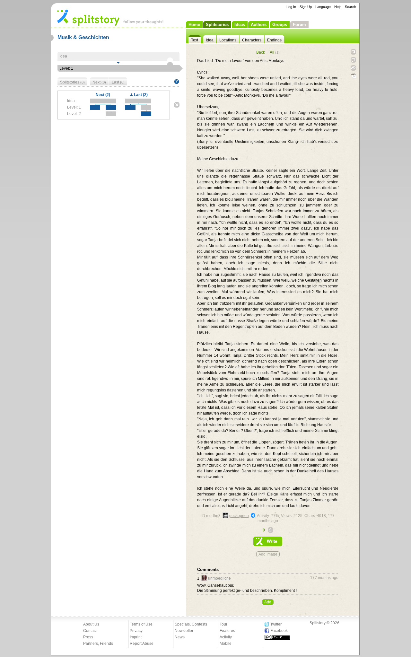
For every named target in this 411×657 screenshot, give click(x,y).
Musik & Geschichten (83, 37)
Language (323, 7)
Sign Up (306, 7)
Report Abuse (141, 643)
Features (227, 630)
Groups (279, 24)
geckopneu (239, 515)
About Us (91, 624)
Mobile (226, 643)
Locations (227, 40)
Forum (299, 24)
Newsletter (184, 630)
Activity (226, 637)
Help (337, 7)
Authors (259, 24)
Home (194, 24)
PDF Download (353, 76)
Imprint (136, 637)
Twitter (276, 624)
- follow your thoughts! (110, 17)
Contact (90, 630)
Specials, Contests (191, 624)
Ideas (239, 24)
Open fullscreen (353, 52)
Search (350, 7)
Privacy (136, 630)
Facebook (279, 630)
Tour (223, 624)
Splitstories (217, 24)
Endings (274, 40)
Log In (291, 7)
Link (353, 68)
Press (88, 637)
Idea (210, 40)
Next (99, 82)
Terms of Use (141, 624)
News (180, 637)
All (275, 52)
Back (260, 52)
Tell (353, 60)
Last (118, 82)
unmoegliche (219, 578)
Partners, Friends (98, 643)
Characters (251, 40)
